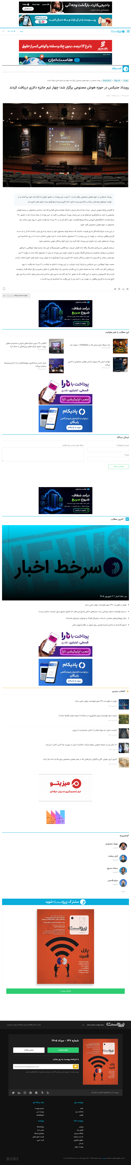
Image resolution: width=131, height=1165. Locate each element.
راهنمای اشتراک (39, 1133)
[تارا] (65, 391)
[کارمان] (65, 816)
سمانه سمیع (112, 868)
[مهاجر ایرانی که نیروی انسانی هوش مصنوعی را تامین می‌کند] (120, 371)
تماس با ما (40, 1130)
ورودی (81, 1127)
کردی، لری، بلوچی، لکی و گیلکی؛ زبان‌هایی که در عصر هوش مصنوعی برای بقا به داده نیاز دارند (80, 759)
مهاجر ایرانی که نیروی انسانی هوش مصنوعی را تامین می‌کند (89, 363)
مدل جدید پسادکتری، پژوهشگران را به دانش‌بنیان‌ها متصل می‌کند (25, 364)
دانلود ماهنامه (63, 1050)
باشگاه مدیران (78, 1133)
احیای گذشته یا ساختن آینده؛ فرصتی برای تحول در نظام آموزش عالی (99, 625)
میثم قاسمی (113, 880)
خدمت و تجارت (78, 1137)
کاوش (81, 1115)
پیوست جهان (79, 1147)
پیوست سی (40, 1112)
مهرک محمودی (112, 844)
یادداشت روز (79, 1112)
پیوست (125, 80)
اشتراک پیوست (65, 991)
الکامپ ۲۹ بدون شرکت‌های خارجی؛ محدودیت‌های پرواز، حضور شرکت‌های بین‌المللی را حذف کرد (26, 345)
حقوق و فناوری (78, 1140)
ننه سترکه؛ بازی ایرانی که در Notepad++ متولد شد (90, 345)
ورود (21, 31)
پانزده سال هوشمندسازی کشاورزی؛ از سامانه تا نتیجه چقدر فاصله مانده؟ (88, 715)
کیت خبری (40, 1140)
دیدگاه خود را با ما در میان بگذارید (73, 445)
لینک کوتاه (10, 296)
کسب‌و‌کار (117, 69)
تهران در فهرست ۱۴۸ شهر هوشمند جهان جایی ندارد (106, 605)
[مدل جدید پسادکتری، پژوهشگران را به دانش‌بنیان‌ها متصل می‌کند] (56, 373)
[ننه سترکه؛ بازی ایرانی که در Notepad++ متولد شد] (120, 353)
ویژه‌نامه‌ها (40, 1127)
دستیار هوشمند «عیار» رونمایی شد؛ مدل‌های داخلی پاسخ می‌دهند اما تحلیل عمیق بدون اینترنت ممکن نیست (83, 611)
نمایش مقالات (29, 1050)
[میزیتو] (65, 787)
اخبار (81, 1108)
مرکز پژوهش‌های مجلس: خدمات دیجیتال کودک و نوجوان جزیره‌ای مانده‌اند (96, 618)
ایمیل (127, 455)
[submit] (75, 1067)
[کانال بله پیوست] (65, 20)
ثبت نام (11, 31)
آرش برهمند (113, 856)
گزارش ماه (80, 1130)
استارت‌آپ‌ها (107, 80)
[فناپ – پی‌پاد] (65, 418)
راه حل (81, 1143)
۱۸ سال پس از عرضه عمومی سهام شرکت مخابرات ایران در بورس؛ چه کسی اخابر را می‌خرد (81, 744)
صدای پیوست (39, 1108)
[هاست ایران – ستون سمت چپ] (65, 313)
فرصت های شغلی (38, 1137)
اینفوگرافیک (40, 1115)
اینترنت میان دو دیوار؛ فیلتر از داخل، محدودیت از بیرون (95, 730)
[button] (128, 31)
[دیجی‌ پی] (65, 7)
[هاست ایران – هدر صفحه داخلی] (65, 59)
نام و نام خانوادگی (123, 445)
